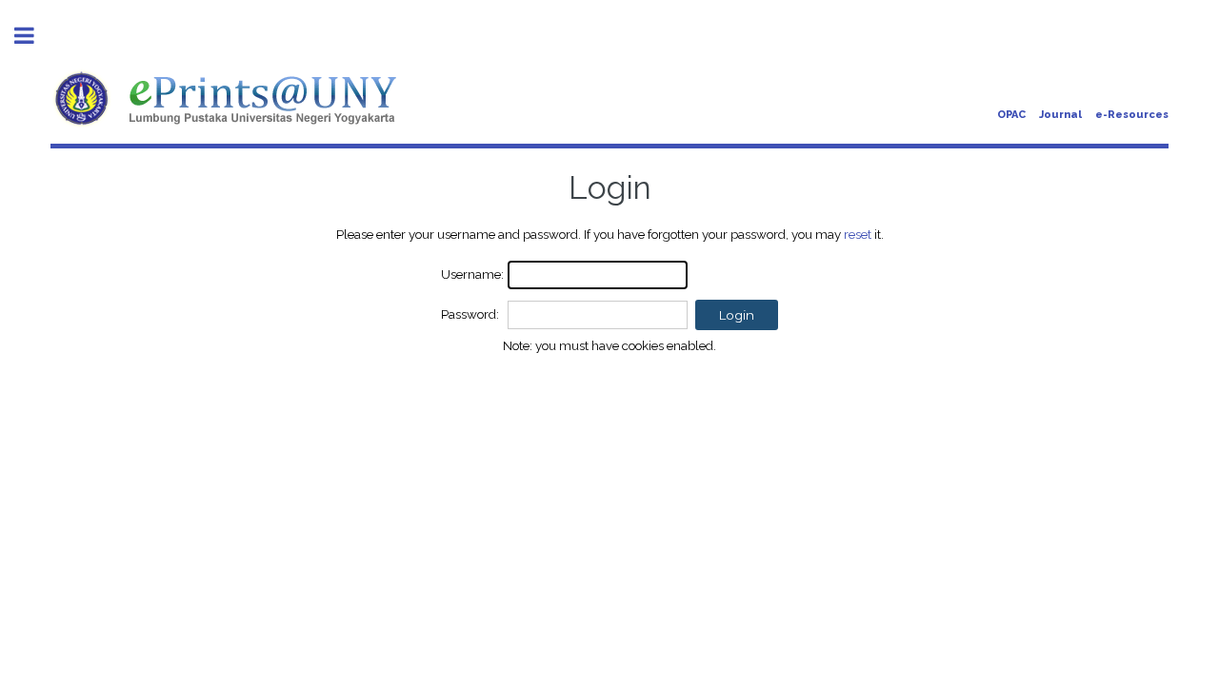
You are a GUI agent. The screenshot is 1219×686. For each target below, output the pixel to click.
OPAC (1011, 114)
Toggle (34, 35)
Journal (1060, 114)
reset (857, 234)
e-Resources (1132, 114)
